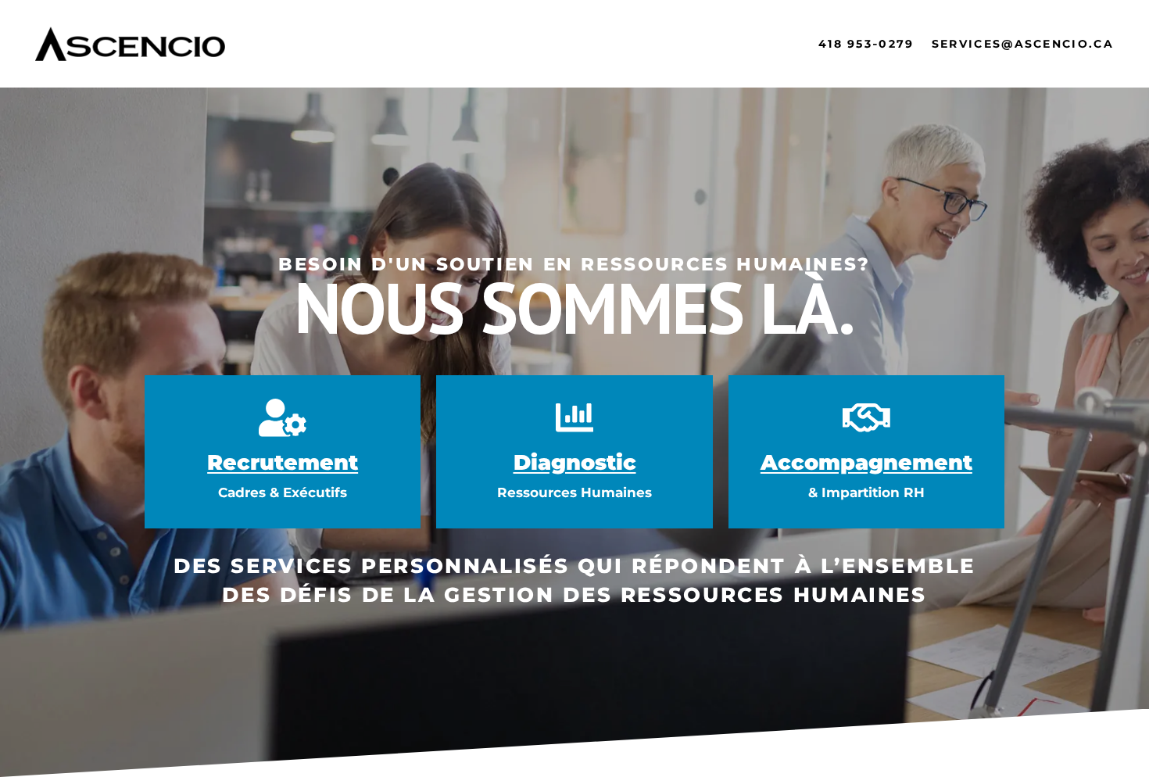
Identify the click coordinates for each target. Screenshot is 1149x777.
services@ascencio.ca (1023, 44)
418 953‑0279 (866, 44)
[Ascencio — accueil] (130, 44)
